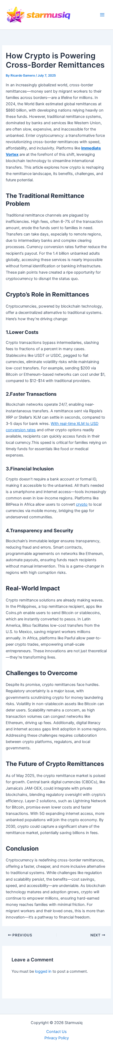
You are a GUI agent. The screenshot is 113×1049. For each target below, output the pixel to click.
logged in (43, 971)
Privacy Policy (56, 1038)
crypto (82, 504)
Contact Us (56, 1031)
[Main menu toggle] (102, 14)
